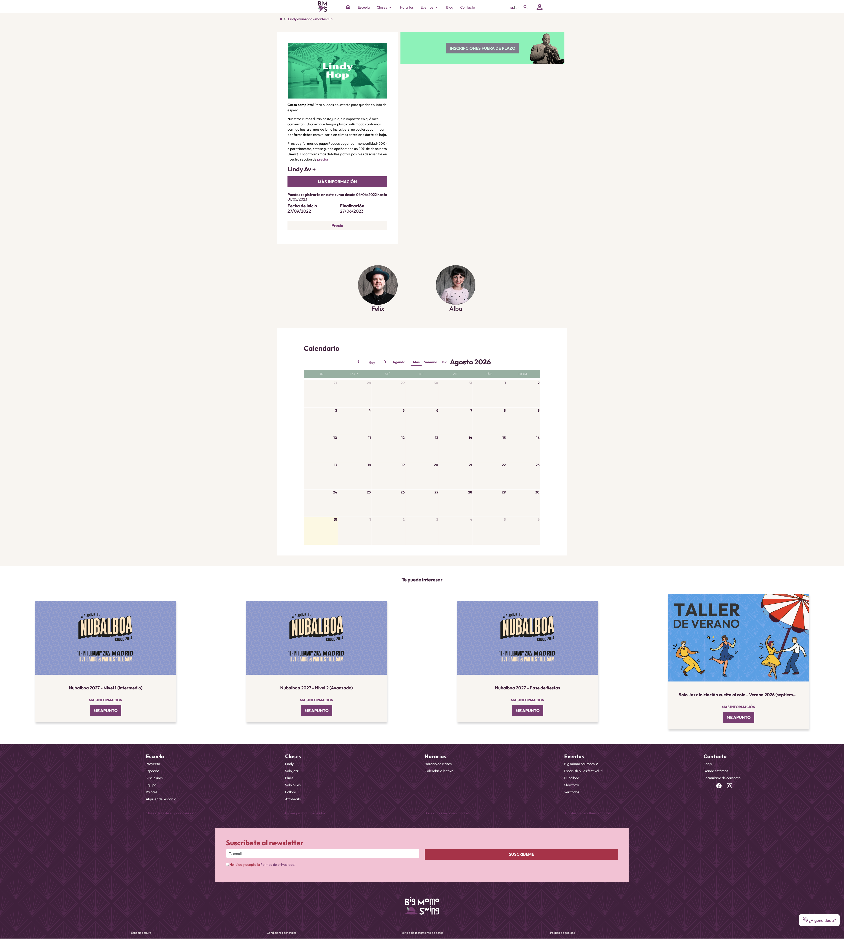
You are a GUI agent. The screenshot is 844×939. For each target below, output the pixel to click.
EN (517, 7)
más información (337, 181)
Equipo (151, 785)
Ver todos (571, 792)
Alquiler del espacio (161, 799)
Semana (430, 362)
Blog (449, 7)
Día (444, 362)
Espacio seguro (141, 932)
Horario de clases (438, 764)
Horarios (407, 7)
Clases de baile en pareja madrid (171, 813)
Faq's (708, 764)
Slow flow (571, 785)
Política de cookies (562, 932)
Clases (385, 7)
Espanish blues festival (583, 771)
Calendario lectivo (439, 771)
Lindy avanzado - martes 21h (310, 19)
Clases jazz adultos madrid (305, 813)
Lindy (289, 764)
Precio (337, 225)
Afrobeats (293, 799)
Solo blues (293, 785)
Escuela (364, 7)
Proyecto (153, 764)
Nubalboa (571, 778)
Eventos (430, 7)
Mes (416, 362)
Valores (151, 792)
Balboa (290, 792)
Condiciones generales (281, 932)
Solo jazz (291, 771)
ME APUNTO (106, 710)
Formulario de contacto (722, 778)
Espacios (152, 771)
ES (512, 7)
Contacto (467, 7)
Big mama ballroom (581, 764)
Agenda (399, 362)
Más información (105, 700)
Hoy (372, 362)
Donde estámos (716, 771)
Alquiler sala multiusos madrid (587, 813)
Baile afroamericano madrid (447, 813)
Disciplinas (154, 778)
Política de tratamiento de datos (421, 932)
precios (323, 159)
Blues (289, 778)
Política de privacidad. (277, 864)
